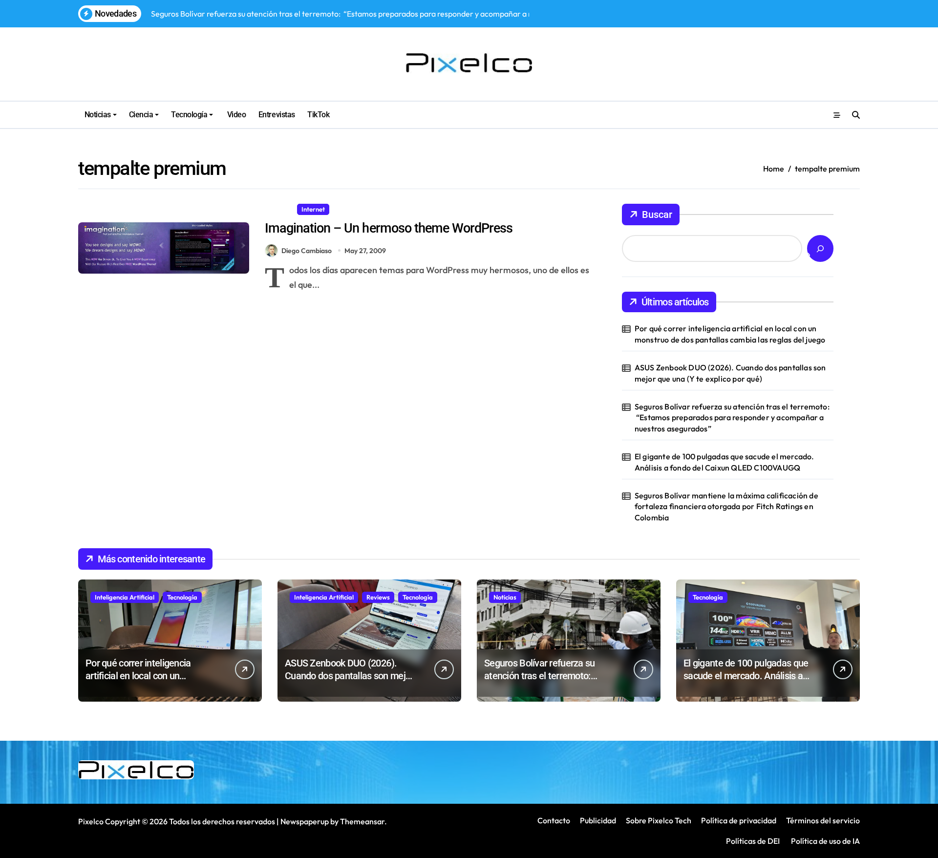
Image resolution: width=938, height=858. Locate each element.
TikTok (318, 114)
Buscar (657, 214)
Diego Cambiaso (306, 250)
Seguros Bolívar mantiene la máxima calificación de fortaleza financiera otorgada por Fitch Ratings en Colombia (726, 506)
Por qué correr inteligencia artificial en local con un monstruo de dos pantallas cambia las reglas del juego (730, 333)
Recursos (350, 209)
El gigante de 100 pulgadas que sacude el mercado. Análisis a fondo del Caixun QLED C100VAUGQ (724, 461)
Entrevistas (276, 114)
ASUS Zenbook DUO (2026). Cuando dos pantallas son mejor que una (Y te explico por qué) (730, 373)
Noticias (98, 114)
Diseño (279, 209)
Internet (313, 209)
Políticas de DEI (753, 841)
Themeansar (362, 821)
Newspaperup (304, 821)
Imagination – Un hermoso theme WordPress (388, 228)
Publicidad (598, 820)
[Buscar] (820, 248)
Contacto (553, 820)
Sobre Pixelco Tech (658, 820)
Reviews (378, 597)
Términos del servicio (823, 820)
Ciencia (141, 114)
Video (235, 114)
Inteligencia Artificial (124, 597)
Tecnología (189, 114)
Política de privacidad (738, 820)
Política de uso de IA (824, 841)
